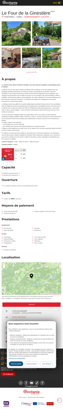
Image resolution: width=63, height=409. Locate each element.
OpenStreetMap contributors (55, 294)
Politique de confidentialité (17, 358)
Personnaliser (32, 364)
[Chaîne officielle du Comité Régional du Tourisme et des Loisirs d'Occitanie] (31, 383)
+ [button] (3, 264)
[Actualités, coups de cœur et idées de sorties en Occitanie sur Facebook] (26, 383)
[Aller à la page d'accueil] (10, 3)
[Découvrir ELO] (59, 400)
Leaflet (42, 294)
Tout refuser (46, 364)
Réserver (31, 304)
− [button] (3, 267)
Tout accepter (16, 364)
